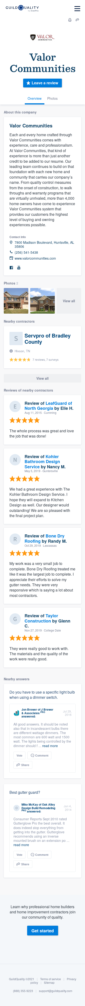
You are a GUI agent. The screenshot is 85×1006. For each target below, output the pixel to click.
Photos (52, 98)
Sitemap (49, 982)
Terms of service (50, 979)
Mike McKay (29, 804)
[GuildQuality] (22, 8)
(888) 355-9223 (23, 991)
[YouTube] (19, 268)
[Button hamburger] (77, 8)
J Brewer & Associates (37, 711)
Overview (35, 98)
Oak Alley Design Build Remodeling (38, 806)
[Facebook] (11, 268)
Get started (42, 931)
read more (50, 745)
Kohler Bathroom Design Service (42, 461)
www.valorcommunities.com (35, 258)
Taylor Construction (41, 618)
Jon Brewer (29, 709)
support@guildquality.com (55, 991)
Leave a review (45, 83)
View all (69, 300)
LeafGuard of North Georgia (48, 405)
